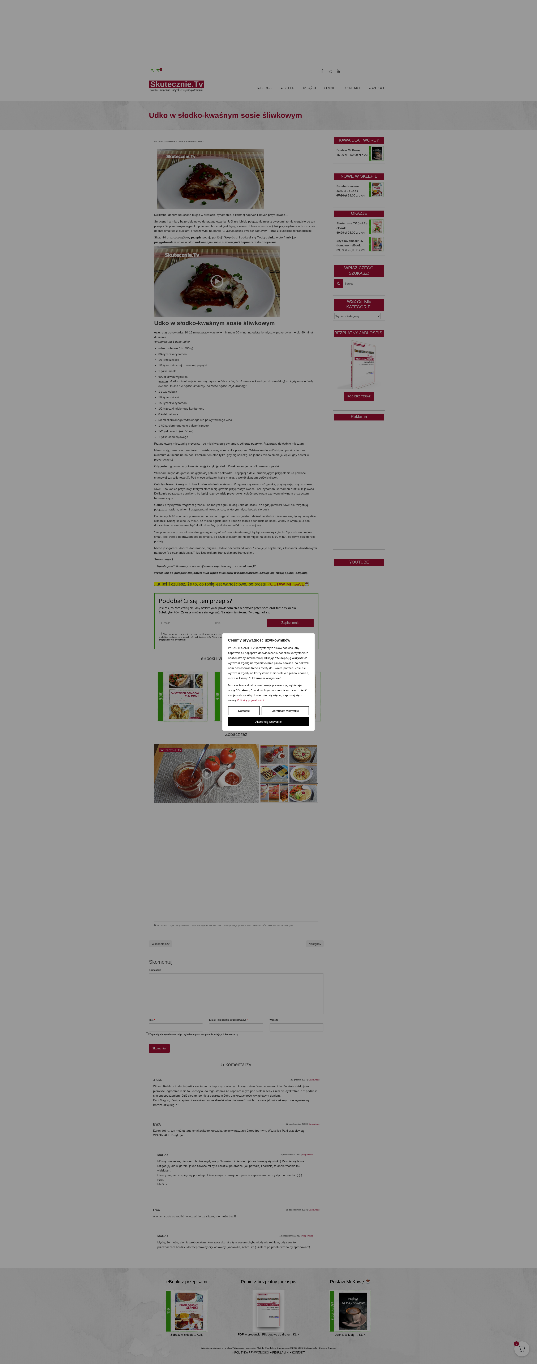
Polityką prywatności (250, 700)
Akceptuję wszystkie (268, 721)
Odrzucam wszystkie (285, 710)
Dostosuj (244, 710)
